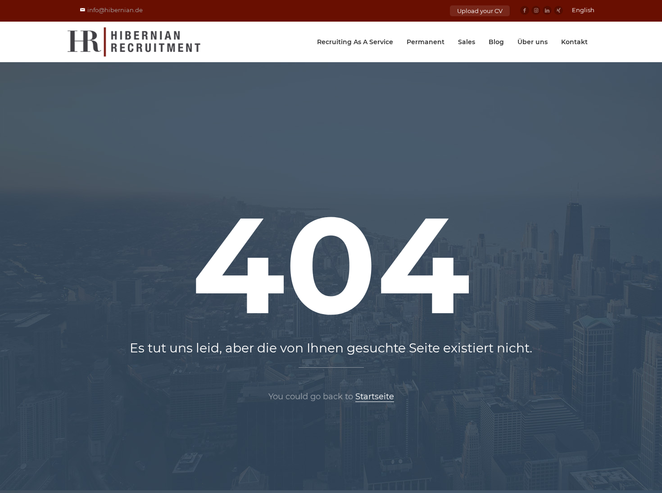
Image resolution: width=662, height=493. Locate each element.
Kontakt (574, 42)
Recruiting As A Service (355, 42)
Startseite (374, 397)
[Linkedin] (547, 10)
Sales (466, 42)
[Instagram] (535, 10)
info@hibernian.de (115, 10)
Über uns (532, 42)
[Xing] (558, 10)
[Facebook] (524, 10)
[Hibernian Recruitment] (135, 42)
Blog (496, 42)
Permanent (425, 42)
